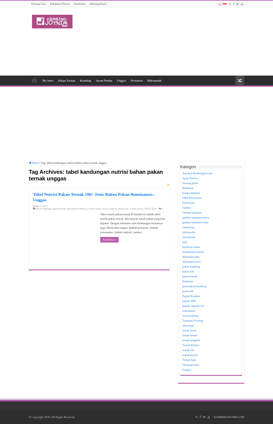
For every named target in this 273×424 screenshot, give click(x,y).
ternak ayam (95, 208)
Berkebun (188, 188)
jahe (184, 242)
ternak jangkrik (109, 208)
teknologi (188, 325)
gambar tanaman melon (195, 217)
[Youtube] (242, 4)
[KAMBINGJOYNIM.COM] (52, 21)
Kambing (85, 80)
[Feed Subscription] (168, 185)
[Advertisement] (163, 41)
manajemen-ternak (193, 251)
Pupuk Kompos (191, 296)
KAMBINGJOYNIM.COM (229, 417)
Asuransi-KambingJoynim (197, 173)
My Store (48, 80)
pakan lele (188, 271)
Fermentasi (188, 202)
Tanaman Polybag (192, 320)
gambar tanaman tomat (195, 222)
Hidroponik (154, 80)
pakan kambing (43, 208)
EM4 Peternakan (192, 197)
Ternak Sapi (150, 208)
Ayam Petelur (104, 80)
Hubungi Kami (98, 3)
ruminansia (188, 310)
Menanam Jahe (191, 256)
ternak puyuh (136, 208)
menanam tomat (191, 261)
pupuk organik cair (193, 305)
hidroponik (188, 232)
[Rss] (230, 4)
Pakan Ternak (66, 80)
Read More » (109, 239)
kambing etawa (191, 247)
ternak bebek (189, 335)
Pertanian (137, 80)
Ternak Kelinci (190, 345)
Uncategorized (190, 364)
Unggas (121, 80)
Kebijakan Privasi (60, 3)
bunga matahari (191, 192)
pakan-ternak (58, 208)
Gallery (186, 207)
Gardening (188, 227)
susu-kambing (190, 315)
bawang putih (190, 183)
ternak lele (123, 208)
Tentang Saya (38, 3)
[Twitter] (238, 4)
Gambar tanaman (192, 212)
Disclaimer (80, 3)
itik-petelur (188, 237)
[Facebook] (233, 4)
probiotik (187, 291)
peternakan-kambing (77, 208)
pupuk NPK (189, 301)
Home (34, 80)
